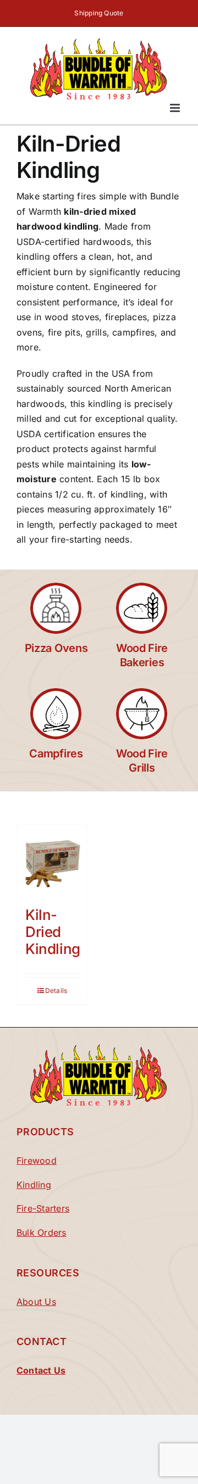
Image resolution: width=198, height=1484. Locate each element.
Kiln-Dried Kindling (52, 931)
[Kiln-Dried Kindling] (52, 860)
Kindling (33, 1184)
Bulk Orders (41, 1232)
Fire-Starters (42, 1208)
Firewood (36, 1160)
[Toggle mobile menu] (176, 108)
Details (56, 990)
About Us (36, 1301)
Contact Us (40, 1370)
